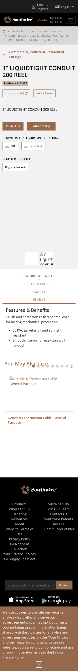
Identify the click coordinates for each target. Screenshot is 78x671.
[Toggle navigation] (70, 20)
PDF (12, 146)
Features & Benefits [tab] (39, 276)
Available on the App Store (21, 600)
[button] (41, 126)
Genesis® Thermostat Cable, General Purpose (37, 420)
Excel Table (36, 146)
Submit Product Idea (58, 529)
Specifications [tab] (39, 284)
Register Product (15, 167)
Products (17, 31)
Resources (19, 519)
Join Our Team (58, 509)
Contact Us (13, 126)
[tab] (33, 366)
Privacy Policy (13, 657)
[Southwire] (18, 20)
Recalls (58, 524)
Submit (63, 585)
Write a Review (44, 93)
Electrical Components (45, 31)
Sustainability (58, 504)
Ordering (19, 514)
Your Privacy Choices (19, 554)
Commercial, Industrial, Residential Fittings (39, 35)
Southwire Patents (58, 519)
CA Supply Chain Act (19, 559)
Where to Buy (19, 509)
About (19, 524)
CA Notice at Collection (19, 546)
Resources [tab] (39, 292)
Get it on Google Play (56, 600)
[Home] (3, 31)
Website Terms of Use (19, 531)
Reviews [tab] (39, 299)
